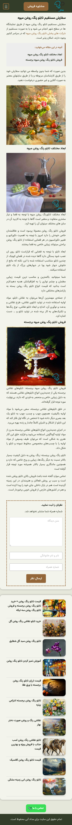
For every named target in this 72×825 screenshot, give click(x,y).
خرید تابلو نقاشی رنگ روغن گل (25, 621)
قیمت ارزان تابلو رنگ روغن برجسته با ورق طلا (27, 683)
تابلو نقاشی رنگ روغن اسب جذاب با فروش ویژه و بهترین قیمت (26, 744)
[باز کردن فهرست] (6, 6)
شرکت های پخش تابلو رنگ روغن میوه (46, 33)
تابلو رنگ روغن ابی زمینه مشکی (24, 780)
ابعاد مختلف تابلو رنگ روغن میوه (45, 54)
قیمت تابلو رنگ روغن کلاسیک (25, 760)
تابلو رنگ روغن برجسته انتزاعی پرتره (25, 703)
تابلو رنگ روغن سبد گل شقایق (25, 641)
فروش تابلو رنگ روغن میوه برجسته (44, 60)
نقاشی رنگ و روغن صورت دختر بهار (24, 722)
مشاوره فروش (36, 6)
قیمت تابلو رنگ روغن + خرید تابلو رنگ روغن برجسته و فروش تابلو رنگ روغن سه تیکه (24, 606)
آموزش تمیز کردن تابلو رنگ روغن (24, 661)
